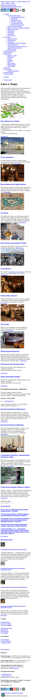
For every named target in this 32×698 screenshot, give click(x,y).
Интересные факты (7, 539)
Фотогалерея (11, 66)
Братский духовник (16, 21)
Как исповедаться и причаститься (13, 184)
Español (13, 1)
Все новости (4, 536)
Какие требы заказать (9, 295)
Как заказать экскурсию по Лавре (13, 243)
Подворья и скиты (13, 29)
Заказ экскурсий (12, 38)
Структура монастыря (14, 15)
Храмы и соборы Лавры (15, 26)
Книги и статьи (12, 55)
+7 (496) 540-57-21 (6, 674)
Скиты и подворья (6, 625)
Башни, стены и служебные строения (18, 28)
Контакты (7, 67)
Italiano (24, 1)
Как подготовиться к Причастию (13, 409)
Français (19, 1)
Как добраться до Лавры (10, 121)
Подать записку (8, 74)
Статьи (10, 58)
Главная (6, 77)
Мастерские (11, 31)
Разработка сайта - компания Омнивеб (12, 693)
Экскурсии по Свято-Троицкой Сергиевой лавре (17, 43)
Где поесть (4, 213)
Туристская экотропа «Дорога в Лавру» (15, 487)
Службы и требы (5, 642)
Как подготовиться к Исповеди (12, 425)
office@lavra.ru (14, 668)
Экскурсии (7, 37)
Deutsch (8, 1)
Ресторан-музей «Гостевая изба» (12, 364)
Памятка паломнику (13, 71)
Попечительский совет (17, 24)
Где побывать (6, 268)
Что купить (5, 324)
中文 (28, 1)
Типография (4, 633)
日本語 (7, 3)
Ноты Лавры (11, 63)
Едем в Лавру (8, 69)
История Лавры (5, 622)
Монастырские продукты (10, 351)
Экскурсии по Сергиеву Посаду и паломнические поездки (17, 47)
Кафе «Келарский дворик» (10, 376)
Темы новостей (5, 506)
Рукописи (10, 60)
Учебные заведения (6, 628)
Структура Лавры (6, 623)
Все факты (4, 615)
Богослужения (8, 52)
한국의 (12, 3)
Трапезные (11, 34)
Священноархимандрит (18, 17)
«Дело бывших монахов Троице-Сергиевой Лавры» (14, 549)
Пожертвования (8, 72)
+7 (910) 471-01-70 (6, 676)
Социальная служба (10, 51)
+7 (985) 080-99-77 (8, 401)
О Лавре (6, 14)
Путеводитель (12, 40)
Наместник (14, 18)
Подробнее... (4, 136)
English (3, 1)
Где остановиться (7, 157)
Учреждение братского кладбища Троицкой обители (14, 587)
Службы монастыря (16, 23)
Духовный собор (16, 20)
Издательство (11, 35)
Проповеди (11, 57)
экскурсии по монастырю (16, 272)
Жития (9, 61)
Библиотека (7, 54)
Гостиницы (11, 32)
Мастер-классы (12, 49)
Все (9, 501)
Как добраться (5, 639)
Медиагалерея (12, 64)
